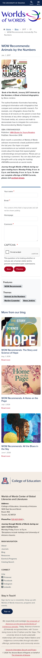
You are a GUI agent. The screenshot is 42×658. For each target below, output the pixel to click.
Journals (4, 549)
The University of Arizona (21, 655)
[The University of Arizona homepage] (13, 3)
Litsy (3, 574)
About (3, 546)
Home (8, 29)
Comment (8, 224)
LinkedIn (7, 587)
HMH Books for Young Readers (22, 132)
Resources (5, 555)
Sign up (7, 611)
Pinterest (7, 577)
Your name (8, 191)
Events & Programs (9, 559)
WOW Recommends (12, 286)
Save (9, 269)
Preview (19, 269)
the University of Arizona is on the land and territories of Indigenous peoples (21, 624)
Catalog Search (7, 562)
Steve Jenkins (29, 300)
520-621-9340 (17, 519)
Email (6, 200)
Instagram (8, 584)
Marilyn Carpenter (12, 300)
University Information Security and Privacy (21, 650)
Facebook (8, 580)
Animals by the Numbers (14, 296)
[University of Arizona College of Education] (21, 480)
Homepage (8, 215)
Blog (16, 29)
